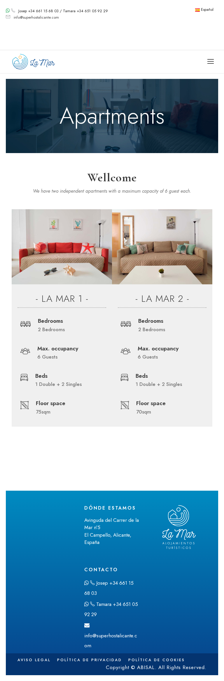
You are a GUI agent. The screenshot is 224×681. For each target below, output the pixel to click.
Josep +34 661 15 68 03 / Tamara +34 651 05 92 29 (63, 11)
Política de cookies (156, 660)
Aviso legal (34, 660)
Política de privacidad (89, 660)
